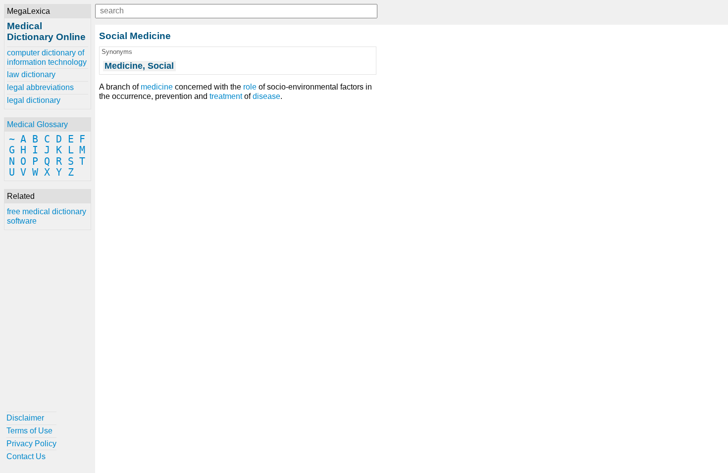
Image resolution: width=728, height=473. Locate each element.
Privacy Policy (31, 443)
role (250, 87)
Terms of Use (29, 430)
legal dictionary (33, 100)
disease (266, 96)
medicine (157, 87)
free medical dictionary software (46, 216)
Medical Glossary (37, 124)
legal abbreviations (40, 87)
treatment (225, 96)
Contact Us (26, 456)
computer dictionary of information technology (47, 57)
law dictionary (31, 74)
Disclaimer (25, 418)
